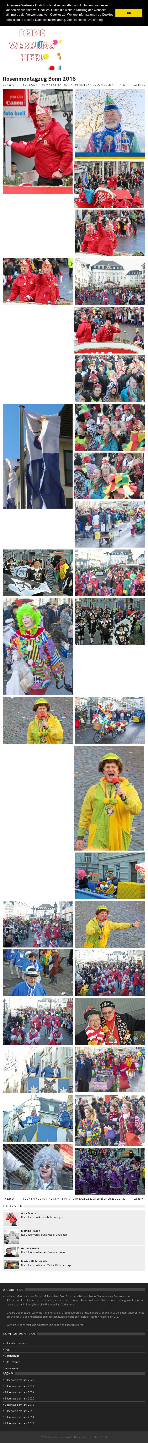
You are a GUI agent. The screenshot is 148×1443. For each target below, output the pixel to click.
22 (87, 85)
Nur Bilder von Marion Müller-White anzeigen (47, 1265)
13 (54, 85)
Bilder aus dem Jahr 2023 (19, 1380)
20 (80, 85)
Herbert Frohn (30, 1248)
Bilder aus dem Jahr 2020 (19, 1398)
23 (90, 85)
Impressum (11, 1368)
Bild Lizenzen (12, 1362)
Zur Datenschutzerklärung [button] (85, 19)
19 (76, 85)
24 (94, 85)
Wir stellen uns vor (15, 1343)
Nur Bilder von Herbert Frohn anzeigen (43, 1252)
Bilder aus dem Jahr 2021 (19, 1392)
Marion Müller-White (34, 1261)
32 (123, 85)
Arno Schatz (28, 1213)
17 (69, 85)
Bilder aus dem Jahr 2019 (19, 1405)
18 (72, 85)
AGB (7, 1349)
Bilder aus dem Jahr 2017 (19, 1417)
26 (101, 85)
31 (120, 85)
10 (43, 85)
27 (105, 85)
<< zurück (8, 85)
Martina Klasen (30, 1230)
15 (61, 85)
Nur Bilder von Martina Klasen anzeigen (44, 1234)
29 (112, 85)
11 (47, 85)
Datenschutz (12, 1356)
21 (83, 85)
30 (116, 85)
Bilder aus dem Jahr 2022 (19, 1386)
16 (65, 85)
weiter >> (139, 85)
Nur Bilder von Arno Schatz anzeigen (42, 1217)
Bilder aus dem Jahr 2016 (19, 1423)
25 (98, 85)
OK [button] (129, 13)
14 (58, 85)
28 (109, 85)
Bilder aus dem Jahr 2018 (19, 1411)
